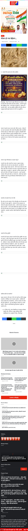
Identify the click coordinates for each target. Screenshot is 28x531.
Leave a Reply (14, 397)
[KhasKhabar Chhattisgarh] (14, 3)
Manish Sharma (5, 41)
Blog (3, 35)
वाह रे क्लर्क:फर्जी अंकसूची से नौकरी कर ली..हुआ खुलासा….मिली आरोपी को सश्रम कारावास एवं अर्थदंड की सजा (13, 509)
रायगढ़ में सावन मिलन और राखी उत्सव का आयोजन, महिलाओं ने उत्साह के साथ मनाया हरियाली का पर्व (21, 379)
